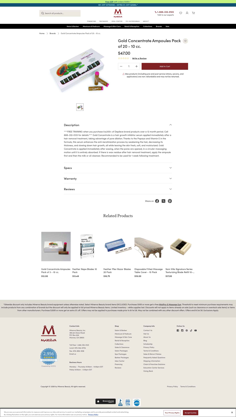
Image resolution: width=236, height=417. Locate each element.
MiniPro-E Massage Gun (170, 304)
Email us (72, 354)
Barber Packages (122, 357)
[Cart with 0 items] (193, 13)
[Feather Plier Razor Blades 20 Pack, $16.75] (118, 246)
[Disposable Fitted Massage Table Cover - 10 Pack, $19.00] (149, 246)
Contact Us (147, 330)
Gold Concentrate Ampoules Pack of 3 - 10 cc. (55, 271)
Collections (119, 344)
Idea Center (119, 361)
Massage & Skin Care (123, 337)
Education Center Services (153, 368)
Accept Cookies (190, 412)
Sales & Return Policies (152, 354)
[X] (163, 201)
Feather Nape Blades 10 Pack (84, 271)
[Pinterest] (170, 201)
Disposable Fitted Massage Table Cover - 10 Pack (148, 271)
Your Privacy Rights (172, 412)
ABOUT (146, 21)
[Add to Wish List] (185, 41)
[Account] (187, 13)
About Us (147, 337)
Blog (145, 340)
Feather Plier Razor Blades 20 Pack (117, 271)
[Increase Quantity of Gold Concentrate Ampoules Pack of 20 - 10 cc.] (137, 66)
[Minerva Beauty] (118, 13)
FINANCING (91, 21)
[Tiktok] (191, 330)
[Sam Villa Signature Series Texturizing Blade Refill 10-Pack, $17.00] (180, 246)
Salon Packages (121, 351)
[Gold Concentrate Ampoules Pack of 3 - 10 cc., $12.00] (56, 246)
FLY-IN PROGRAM (133, 21)
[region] (118, 412)
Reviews (118, 368)
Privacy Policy (148, 347)
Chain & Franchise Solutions (154, 364)
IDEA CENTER (117, 21)
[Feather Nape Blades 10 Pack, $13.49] (87, 246)
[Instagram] (182, 330)
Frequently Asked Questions (154, 357)
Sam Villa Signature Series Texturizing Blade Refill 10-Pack (179, 271)
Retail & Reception (122, 340)
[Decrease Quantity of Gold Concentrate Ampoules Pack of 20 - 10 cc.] (121, 66)
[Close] (232, 412)
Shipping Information (151, 361)
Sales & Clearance (122, 347)
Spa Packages (120, 354)
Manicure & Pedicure (123, 334)
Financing (118, 364)
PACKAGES (103, 21)
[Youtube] (195, 330)
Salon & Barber (121, 330)
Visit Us (146, 334)
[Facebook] (157, 201)
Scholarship (148, 344)
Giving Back (148, 371)
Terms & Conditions (151, 351)
